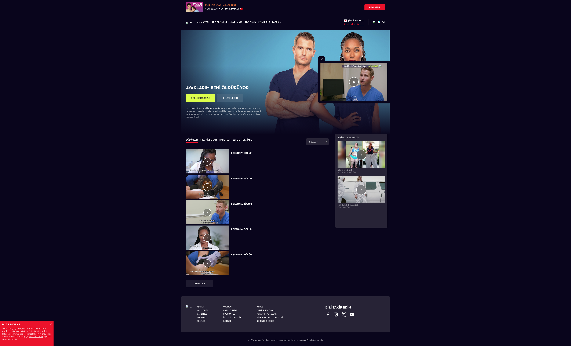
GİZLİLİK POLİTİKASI (266, 310)
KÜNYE (260, 307)
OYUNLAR (227, 307)
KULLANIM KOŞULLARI (267, 314)
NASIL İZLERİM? (230, 310)
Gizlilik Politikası (36, 336)
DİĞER (275, 22)
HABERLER (224, 139)
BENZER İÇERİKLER (243, 139)
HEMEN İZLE (374, 7)
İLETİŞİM (227, 321)
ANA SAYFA (203, 22)
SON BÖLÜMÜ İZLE (201, 98)
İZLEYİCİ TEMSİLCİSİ (232, 317)
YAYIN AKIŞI (236, 22)
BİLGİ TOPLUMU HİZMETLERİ (270, 317)
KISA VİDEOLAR (208, 139)
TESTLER (201, 321)
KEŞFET (200, 307)
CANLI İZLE (264, 22)
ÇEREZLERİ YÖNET (265, 321)
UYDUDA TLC (229, 314)
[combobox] (317, 141)
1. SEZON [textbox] (313, 141)
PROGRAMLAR (220, 22)
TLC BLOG (250, 22)
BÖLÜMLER (192, 139)
